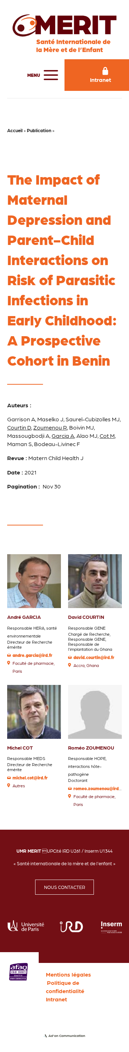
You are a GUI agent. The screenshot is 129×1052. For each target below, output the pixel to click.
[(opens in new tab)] (18, 970)
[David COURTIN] (95, 580)
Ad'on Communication (66, 1035)
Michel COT (20, 747)
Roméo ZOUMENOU (91, 747)
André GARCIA (24, 617)
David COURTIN (86, 617)
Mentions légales (68, 974)
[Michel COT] (34, 711)
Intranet (56, 999)
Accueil (15, 130)
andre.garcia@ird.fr (32, 655)
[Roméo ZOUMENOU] (95, 711)
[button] (40, 75)
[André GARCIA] (34, 580)
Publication (39, 130)
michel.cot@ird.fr (30, 777)
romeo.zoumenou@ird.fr (98, 788)
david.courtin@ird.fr (93, 657)
